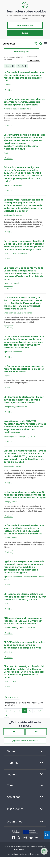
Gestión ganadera (30, 576)
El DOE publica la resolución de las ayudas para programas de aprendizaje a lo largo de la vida (24, 645)
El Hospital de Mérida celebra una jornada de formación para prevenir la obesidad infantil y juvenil (25, 597)
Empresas (7, 376)
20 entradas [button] (12, 697)
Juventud (7, 85)
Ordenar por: (32, 56)
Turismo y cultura (10, 253)
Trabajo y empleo (10, 502)
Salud (6, 153)
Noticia (8, 90)
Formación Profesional (13, 185)
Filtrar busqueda (21, 51)
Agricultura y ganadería (13, 352)
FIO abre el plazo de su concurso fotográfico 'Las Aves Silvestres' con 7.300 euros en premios (23, 621)
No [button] (36, 731)
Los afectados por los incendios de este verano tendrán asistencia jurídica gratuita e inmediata (24, 102)
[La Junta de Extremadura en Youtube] (31, 837)
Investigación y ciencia (26, 436)
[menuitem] (13, 854)
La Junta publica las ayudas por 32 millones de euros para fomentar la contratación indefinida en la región (25, 495)
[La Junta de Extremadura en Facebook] (13, 837)
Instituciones (15, 809)
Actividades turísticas (26, 628)
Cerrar (25, 33)
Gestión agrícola (10, 436)
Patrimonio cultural (11, 283)
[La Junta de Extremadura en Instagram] (25, 837)
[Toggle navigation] (18, 43)
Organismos (14, 821)
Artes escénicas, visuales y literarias (18, 313)
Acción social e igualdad (13, 215)
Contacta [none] (12, 785)
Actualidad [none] (13, 797)
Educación (8, 652)
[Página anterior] (6, 710)
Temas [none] (11, 751)
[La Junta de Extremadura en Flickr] (37, 837)
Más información (25, 25)
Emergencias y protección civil (15, 406)
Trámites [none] (12, 762)
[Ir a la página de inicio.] (8, 43)
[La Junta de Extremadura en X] (19, 837)
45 (20, 711)
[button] (35, 43)
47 (31, 711)
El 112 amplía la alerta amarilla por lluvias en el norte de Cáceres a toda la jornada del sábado (24, 400)
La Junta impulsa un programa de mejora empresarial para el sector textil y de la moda (24, 369)
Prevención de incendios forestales (17, 109)
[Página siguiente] (6, 715)
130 (40, 711)
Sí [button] (14, 731)
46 (25, 711)
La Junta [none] (12, 774)
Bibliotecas (22, 253)
